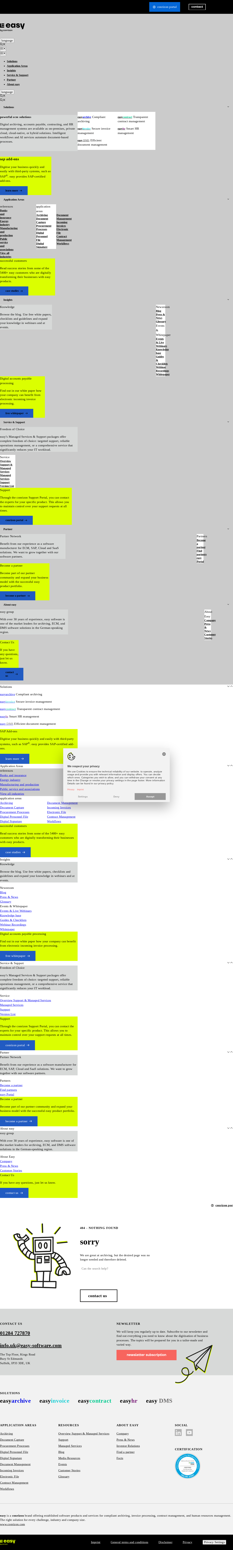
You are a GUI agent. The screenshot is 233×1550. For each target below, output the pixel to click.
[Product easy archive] (15, 1400)
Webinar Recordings (160, 369)
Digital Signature (41, 245)
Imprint (95, 1542)
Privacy (187, 1542)
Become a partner (200, 544)
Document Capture (42, 220)
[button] (2, 44)
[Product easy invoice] (54, 1400)
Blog (158, 310)
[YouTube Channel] (189, 1432)
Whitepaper (160, 374)
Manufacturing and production (6, 232)
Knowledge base (160, 351)
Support (5, 482)
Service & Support (17, 75)
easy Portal (200, 560)
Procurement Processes (43, 227)
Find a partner (125, 1452)
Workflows (62, 243)
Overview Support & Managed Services (6, 466)
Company (207, 620)
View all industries (5, 255)
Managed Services (5, 477)
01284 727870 (15, 1333)
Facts (119, 1458)
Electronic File (62, 231)
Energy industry (5, 223)
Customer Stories (207, 636)
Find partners (200, 552)
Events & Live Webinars (160, 342)
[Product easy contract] (94, 1400)
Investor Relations (128, 1446)
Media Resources (69, 1458)
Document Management (64, 217)
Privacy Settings (214, 1542)
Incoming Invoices (61, 224)
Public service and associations (6, 244)
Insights (11, 70)
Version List (7, 486)
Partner (11, 79)
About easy (13, 84)
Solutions (12, 61)
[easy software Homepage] (7, 1542)
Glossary (160, 321)
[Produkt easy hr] (159, 1400)
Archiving (42, 215)
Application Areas (17, 65)
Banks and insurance (5, 214)
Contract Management (64, 238)
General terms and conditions (129, 1542)
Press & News (160, 316)
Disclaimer (165, 1542)
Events (62, 1464)
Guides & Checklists (160, 360)
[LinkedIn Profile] (178, 1432)
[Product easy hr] (128, 1400)
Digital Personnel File (42, 236)
